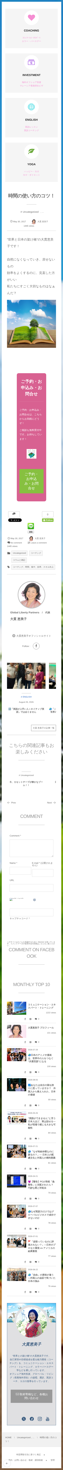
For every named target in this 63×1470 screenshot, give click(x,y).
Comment (14, 835)
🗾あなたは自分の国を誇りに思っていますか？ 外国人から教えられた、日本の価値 (42, 1090)
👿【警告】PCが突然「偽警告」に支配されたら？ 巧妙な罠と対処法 (42, 1184)
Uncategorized (30, 211)
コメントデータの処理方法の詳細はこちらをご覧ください (31, 945)
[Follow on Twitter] (23, 1419)
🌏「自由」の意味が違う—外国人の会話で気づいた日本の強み (42, 1277)
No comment (16, 543)
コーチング (36, 553)
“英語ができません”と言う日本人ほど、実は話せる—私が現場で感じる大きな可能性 (42, 1123)
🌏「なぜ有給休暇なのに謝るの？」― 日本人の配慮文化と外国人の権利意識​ (41, 1154)
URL (12, 880)
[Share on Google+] (15, 1419)
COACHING (31, 30)
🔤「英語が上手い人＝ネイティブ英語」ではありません (26, 710)
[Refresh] (35, 900)
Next (49, 802)
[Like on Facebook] (31, 1419)
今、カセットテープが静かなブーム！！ (26, 783)
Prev (13, 802)
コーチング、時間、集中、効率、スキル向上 (33, 567)
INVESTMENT (31, 75)
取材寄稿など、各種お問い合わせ (34, 1396)
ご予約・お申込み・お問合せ (31, 481)
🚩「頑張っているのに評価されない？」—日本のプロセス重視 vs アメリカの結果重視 (42, 1246)
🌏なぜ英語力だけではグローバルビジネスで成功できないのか (42, 1214)
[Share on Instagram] (40, 1419)
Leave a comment (39, 543)
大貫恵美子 (31, 1344)
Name (13, 863)
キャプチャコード (19, 918)
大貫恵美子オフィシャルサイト (33, 635)
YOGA (31, 164)
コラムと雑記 (19, 560)
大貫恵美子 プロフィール (41, 1027)
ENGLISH (31, 119)
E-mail (35, 863)
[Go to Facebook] (36, 646)
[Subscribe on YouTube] (47, 1419)
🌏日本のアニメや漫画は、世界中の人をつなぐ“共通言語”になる (40, 1058)
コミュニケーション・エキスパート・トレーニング (42, 1006)
